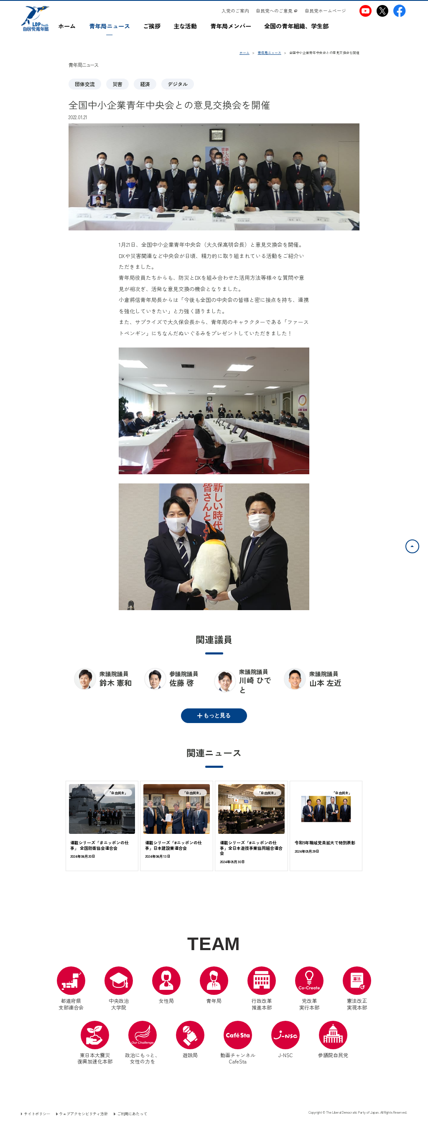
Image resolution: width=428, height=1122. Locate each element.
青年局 (214, 1000)
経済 (145, 83)
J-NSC (285, 1054)
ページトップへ (418, 544)
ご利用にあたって (132, 1114)
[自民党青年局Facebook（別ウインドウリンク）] (399, 11)
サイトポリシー (37, 1114)
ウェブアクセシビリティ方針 (83, 1114)
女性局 (166, 1000)
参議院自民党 (333, 1039)
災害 (117, 83)
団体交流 (85, 83)
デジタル (178, 83)
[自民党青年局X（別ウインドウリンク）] (382, 11)
